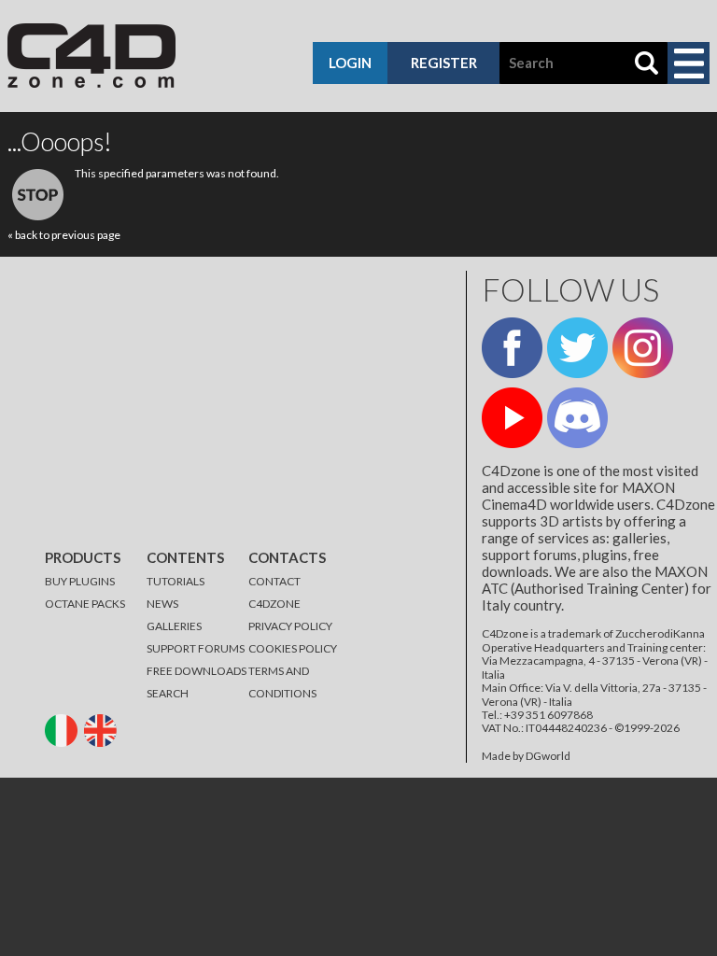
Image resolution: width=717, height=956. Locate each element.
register (444, 62)
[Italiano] (63, 730)
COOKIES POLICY (292, 648)
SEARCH (168, 693)
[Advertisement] (226, 401)
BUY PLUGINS (80, 581)
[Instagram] (642, 347)
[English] (102, 730)
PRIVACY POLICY (290, 626)
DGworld (548, 756)
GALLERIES (174, 626)
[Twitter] (577, 347)
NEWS (162, 604)
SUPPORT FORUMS (196, 648)
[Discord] (577, 417)
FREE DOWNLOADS (196, 671)
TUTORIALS (175, 581)
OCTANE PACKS (85, 604)
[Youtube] (512, 417)
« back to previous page (63, 235)
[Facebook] (512, 347)
